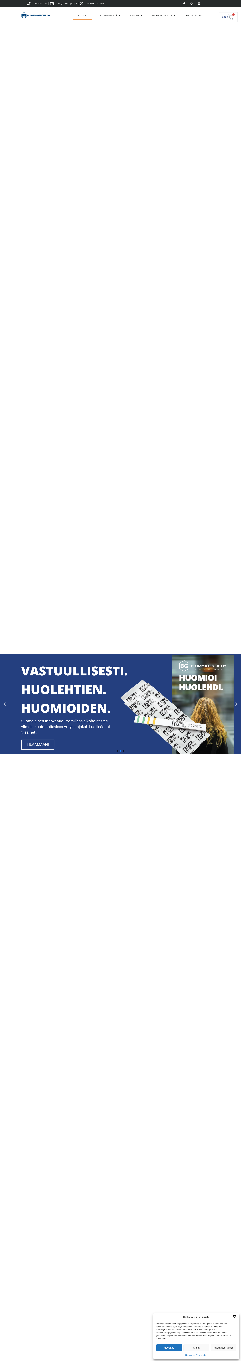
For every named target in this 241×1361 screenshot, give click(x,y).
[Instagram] (191, 3)
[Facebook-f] (184, 3)
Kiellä (196, 1347)
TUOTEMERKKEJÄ (107, 15)
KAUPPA (134, 15)
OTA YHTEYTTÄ (193, 15)
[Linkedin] (198, 3)
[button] (234, 1317)
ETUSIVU (83, 15)
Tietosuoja (190, 1355)
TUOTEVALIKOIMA (162, 15)
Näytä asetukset (223, 1347)
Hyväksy (169, 1347)
